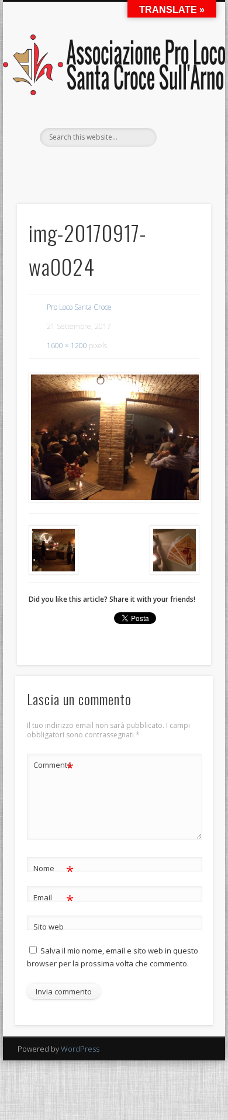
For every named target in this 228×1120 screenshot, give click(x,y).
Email (53, 899)
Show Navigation (182, 104)
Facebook (52, 166)
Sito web (48, 926)
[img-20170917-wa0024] (114, 437)
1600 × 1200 (67, 346)
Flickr (124, 166)
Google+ (172, 166)
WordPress (80, 1048)
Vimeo (148, 166)
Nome (53, 870)
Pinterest (100, 166)
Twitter (76, 166)
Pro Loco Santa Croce (79, 307)
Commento (53, 766)
